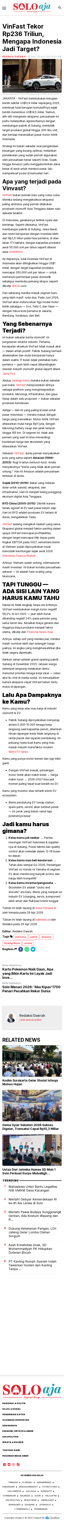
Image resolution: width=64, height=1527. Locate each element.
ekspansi (46, 936)
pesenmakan (40, 1509)
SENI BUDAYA (9, 1425)
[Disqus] (32, 1330)
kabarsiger (8, 1486)
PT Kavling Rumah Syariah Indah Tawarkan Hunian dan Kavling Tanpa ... (32, 1265)
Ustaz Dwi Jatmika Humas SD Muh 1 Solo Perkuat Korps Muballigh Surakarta (28, 1173)
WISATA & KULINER (12, 1442)
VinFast (7, 195)
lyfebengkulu (22, 1509)
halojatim (51, 1495)
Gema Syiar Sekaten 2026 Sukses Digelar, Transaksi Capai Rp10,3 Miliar (30, 1127)
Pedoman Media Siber (15, 1456)
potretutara (49, 1486)
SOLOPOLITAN (10, 1436)
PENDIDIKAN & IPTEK (13, 1414)
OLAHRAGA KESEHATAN (15, 1420)
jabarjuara (47, 1500)
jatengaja (45, 1504)
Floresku (27, 1482)
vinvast (28, 943)
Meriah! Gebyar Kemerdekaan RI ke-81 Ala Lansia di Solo (33, 1201)
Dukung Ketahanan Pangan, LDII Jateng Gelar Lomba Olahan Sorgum (32, 1232)
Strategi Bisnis (12, 943)
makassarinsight (28, 1486)
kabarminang (44, 1482)
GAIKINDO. (16, 251)
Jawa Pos (8, 373)
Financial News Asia (40, 632)
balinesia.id (42, 919)
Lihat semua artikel (30, 1019)
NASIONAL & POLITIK (13, 1403)
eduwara (30, 1504)
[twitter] (33, 949)
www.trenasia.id (45, 908)
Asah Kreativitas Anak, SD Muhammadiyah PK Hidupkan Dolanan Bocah (30, 1248)
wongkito (46, 1491)
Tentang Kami (11, 1450)
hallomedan (14, 1491)
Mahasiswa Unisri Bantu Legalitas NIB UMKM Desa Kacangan (33, 1188)
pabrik (33, 936)
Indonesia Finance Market (19, 555)
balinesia (25, 1495)
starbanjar (9, 1495)
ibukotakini (30, 1500)
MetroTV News (18, 751)
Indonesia (20, 936)
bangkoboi (14, 1504)
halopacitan (13, 1500)
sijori (38, 1495)
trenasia (13, 1482)
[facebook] (20, 949)
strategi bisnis (21, 380)
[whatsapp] (26, 949)
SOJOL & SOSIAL (11, 1409)
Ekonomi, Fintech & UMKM (17, 1431)
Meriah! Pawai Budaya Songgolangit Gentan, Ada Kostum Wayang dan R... (35, 1215)
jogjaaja (31, 1491)
